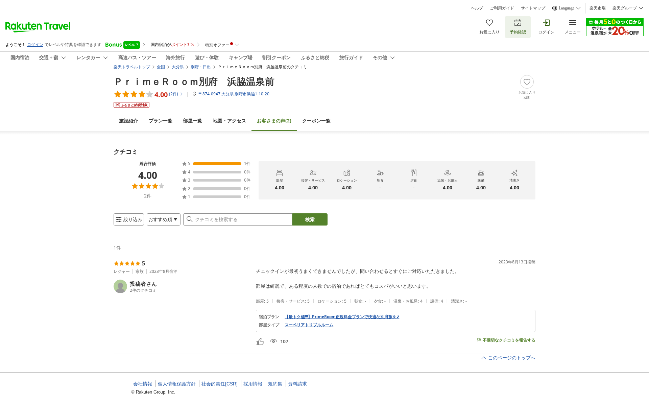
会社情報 (142, 383)
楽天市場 (598, 8)
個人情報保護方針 (177, 383)
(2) (274, 120)
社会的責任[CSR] (219, 383)
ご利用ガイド (502, 8)
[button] (182, 286)
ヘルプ (477, 8)
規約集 (275, 383)
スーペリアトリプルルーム (309, 325)
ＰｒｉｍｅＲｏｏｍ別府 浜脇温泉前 (194, 81)
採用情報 (252, 383)
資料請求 (297, 383)
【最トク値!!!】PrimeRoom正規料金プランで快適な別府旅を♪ (342, 317)
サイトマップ (533, 8)
